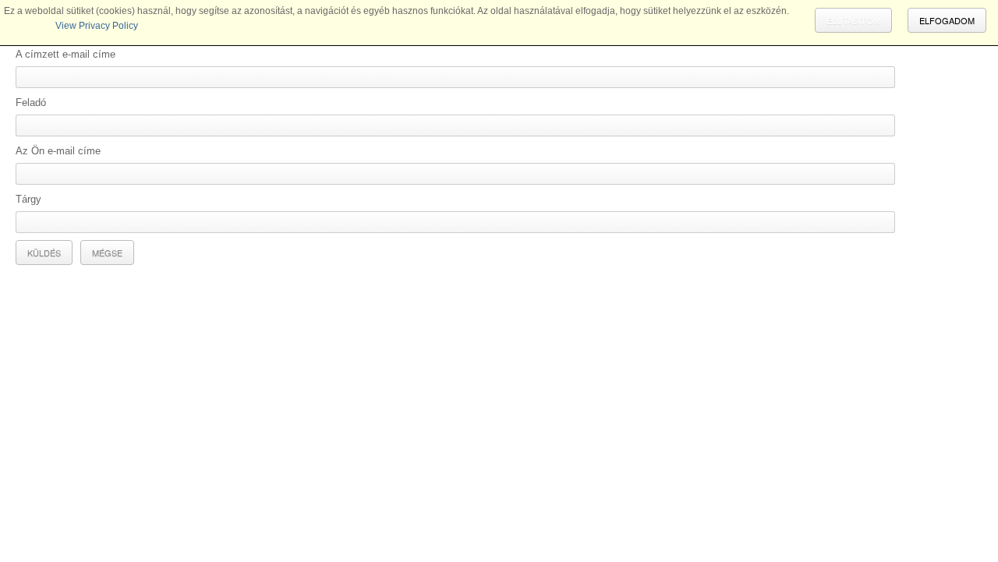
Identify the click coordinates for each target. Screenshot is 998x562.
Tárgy (28, 199)
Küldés (44, 252)
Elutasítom (853, 20)
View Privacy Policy (96, 25)
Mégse (107, 252)
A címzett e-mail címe (65, 54)
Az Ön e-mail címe (58, 151)
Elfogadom (947, 20)
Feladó (31, 102)
